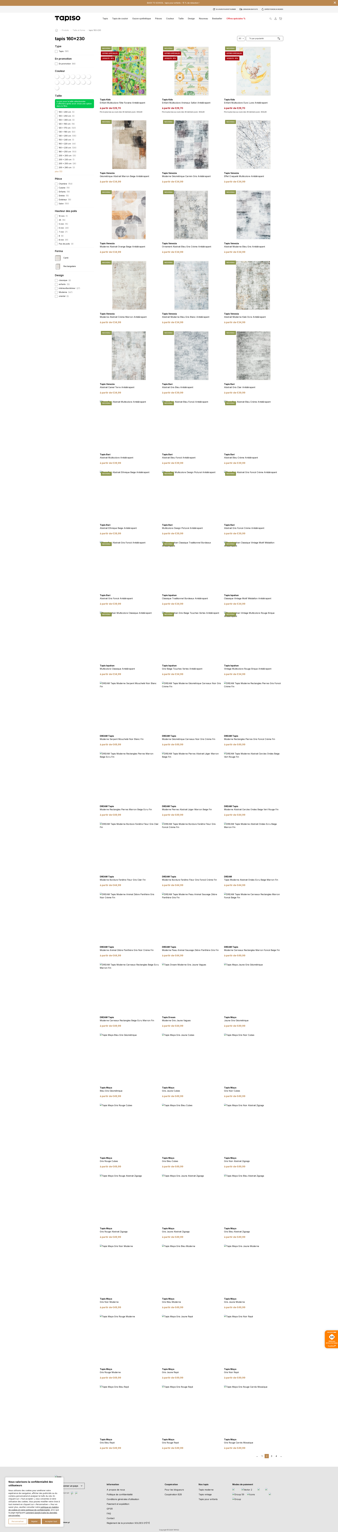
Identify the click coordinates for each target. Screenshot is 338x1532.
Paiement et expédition (118, 1504)
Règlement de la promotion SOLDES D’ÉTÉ (128, 1523)
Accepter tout (51, 1521)
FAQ (109, 1513)
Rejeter (34, 1521)
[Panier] (280, 18)
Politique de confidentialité (120, 1494)
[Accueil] (56, 30)
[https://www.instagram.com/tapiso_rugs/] (76, 1493)
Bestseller (217, 18)
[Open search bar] (270, 18)
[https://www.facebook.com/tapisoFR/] (72, 1493)
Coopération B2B (173, 1494)
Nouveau (203, 18)
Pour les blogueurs (174, 1489)
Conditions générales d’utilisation (123, 1499)
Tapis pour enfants (208, 1499)
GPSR (110, 1508)
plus (58, 171)
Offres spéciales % (235, 18)
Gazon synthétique (141, 18)
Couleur (170, 18)
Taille (181, 18)
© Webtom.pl (62, 1522)
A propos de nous (116, 1489)
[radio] (57, 77)
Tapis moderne (206, 1489)
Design (191, 18)
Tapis (105, 18)
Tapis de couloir (120, 18)
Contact (110, 1518)
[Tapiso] (67, 18)
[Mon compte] (275, 18)
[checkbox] (74, 51)
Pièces (158, 18)
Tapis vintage (205, 1494)
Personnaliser (18, 1521)
